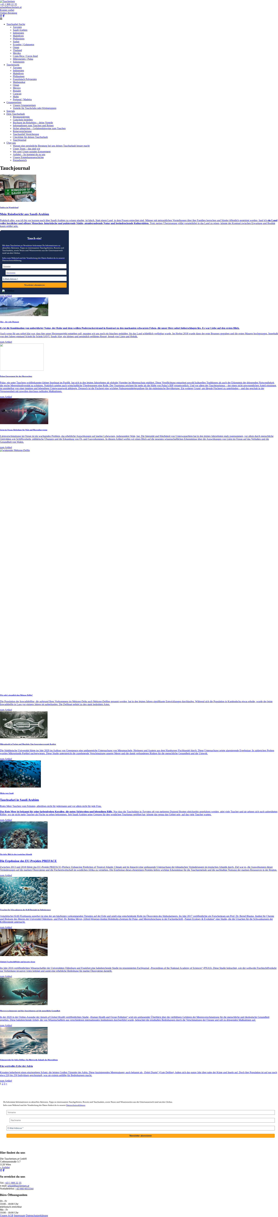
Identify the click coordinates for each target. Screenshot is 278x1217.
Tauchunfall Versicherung (26, 134)
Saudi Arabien (20, 30)
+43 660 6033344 (24, 1188)
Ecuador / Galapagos (23, 44)
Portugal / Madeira (22, 99)
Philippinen (18, 38)
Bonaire (17, 90)
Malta (16, 96)
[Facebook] (4, 15)
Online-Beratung (8, 13)
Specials (10, 111)
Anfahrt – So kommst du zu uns (29, 154)
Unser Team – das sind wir (26, 148)
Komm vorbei (7, 10)
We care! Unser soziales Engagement (32, 151)
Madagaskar (19, 82)
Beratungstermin (21, 116)
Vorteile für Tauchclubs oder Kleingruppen (34, 108)
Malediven (18, 35)
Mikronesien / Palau (23, 59)
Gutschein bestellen (23, 119)
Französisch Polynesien (25, 79)
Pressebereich (20, 160)
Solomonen (18, 61)
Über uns (11, 142)
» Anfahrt (5, 1167)
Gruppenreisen (13, 102)
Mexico (17, 88)
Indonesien (18, 33)
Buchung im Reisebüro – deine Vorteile (33, 122)
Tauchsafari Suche (15, 24)
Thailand (17, 50)
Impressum (19, 1215)
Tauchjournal (19, 140)
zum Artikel (6, 295)
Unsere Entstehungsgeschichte (28, 157)
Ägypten (17, 27)
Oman (16, 47)
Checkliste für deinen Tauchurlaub (30, 137)
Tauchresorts (12, 64)
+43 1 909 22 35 (8, 4)
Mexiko (17, 53)
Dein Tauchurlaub (15, 114)
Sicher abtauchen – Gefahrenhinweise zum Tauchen (39, 128)
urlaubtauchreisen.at (11, 7)
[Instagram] (1, 15)
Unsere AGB (6, 1215)
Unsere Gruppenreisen (24, 105)
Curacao (17, 93)
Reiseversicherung (22, 131)
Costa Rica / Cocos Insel (25, 56)
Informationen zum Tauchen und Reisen (33, 125)
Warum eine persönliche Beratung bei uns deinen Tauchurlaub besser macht (51, 145)
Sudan (16, 41)
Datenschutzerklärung (75, 1105)
